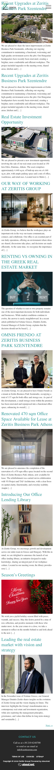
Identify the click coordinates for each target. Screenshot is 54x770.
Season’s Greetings (18, 575)
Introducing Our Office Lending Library (21, 496)
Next (49, 725)
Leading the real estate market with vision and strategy (21, 644)
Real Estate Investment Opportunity (21, 119)
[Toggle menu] (48, 7)
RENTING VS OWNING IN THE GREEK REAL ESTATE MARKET (26, 261)
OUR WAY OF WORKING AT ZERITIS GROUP (25, 185)
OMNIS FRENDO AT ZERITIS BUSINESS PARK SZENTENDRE (22, 340)
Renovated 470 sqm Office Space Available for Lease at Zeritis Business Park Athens (26, 418)
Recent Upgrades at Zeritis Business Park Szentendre (24, 77)
